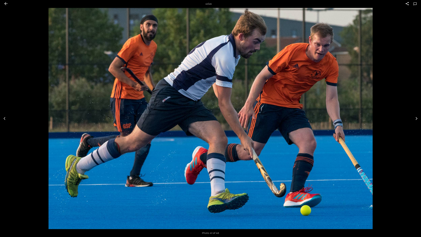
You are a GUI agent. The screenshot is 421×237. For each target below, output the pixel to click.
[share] (407, 4)
